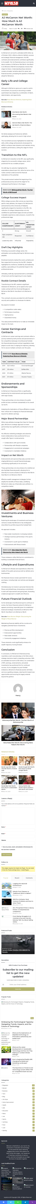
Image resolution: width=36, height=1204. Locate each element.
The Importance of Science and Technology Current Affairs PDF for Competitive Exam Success (22, 1069)
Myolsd (4, 1088)
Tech (3, 1093)
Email (3, 833)
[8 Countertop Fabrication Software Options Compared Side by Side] (18, 1172)
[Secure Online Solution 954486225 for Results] (18, 1180)
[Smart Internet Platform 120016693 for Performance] (18, 1187)
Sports (4, 1119)
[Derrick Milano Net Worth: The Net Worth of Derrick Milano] (6, 125)
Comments (29, 878)
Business (4, 1091)
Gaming (4, 1130)
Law (3, 1116)
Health (4, 1105)
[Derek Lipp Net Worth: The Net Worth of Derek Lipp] (9, 760)
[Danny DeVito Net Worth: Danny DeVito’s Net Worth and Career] (27, 779)
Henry (5, 28)
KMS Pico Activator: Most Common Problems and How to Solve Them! (23, 901)
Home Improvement (8, 1102)
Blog (3, 1096)
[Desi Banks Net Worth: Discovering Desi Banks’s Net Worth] (6, 114)
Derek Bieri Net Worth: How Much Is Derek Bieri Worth (9, 787)
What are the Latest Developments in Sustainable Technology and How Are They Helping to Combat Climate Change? (22, 1050)
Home (4, 10)
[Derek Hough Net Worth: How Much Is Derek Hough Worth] (27, 760)
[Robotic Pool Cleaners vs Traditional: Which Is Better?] (6, 894)
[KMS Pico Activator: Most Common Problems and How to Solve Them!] (6, 901)
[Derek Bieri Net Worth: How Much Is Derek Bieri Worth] (9, 779)
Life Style (5, 1099)
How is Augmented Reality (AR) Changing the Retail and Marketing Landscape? (22, 1061)
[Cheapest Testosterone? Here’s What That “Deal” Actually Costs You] (6, 1172)
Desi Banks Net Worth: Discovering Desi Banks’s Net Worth (21, 114)
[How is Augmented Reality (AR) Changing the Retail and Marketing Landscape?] (6, 1061)
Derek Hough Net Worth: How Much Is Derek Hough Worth (27, 768)
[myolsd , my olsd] (11, 3)
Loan (3, 1127)
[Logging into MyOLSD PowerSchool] (6, 886)
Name (3, 827)
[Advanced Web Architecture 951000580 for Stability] (6, 1187)
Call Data (5, 1122)
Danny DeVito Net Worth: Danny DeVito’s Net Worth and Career (26, 787)
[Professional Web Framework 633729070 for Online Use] (6, 1180)
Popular (5, 878)
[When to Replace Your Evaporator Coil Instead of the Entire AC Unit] (29, 1170)
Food (3, 1125)
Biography (10, 10)
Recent (17, 878)
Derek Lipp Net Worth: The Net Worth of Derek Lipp (9, 768)
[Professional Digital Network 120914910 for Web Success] (29, 1187)
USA (3, 1108)
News (4, 1113)
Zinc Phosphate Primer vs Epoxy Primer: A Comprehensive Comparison (23, 909)
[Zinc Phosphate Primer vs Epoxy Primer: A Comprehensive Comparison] (6, 910)
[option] (18, 944)
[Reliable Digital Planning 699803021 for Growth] (29, 1180)
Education (5, 1110)
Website (3, 840)
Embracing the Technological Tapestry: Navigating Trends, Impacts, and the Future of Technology (17, 1024)
